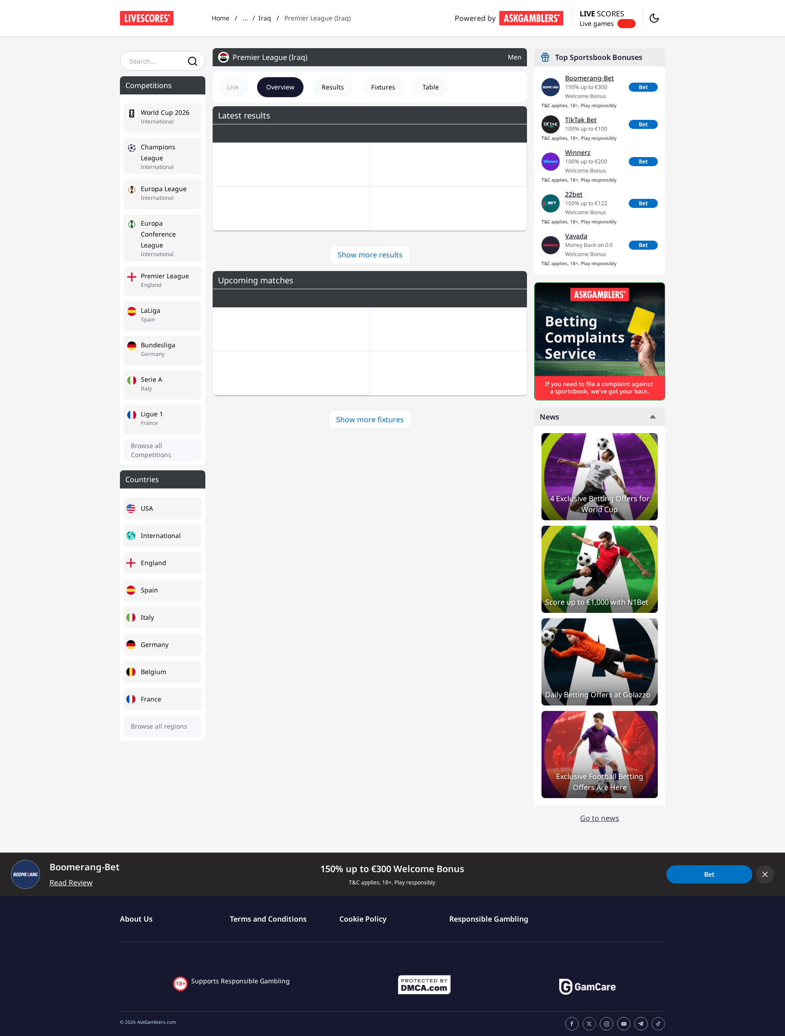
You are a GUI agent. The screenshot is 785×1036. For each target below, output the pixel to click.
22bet (573, 194)
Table (430, 87)
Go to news (599, 818)
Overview (280, 87)
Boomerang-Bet (589, 78)
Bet (643, 87)
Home (220, 18)
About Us (136, 918)
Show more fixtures (370, 419)
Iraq (264, 18)
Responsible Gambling (488, 918)
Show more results (370, 255)
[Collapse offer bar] (765, 874)
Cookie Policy (363, 918)
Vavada (576, 236)
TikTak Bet (580, 119)
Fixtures (383, 87)
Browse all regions (159, 726)
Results (333, 87)
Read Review (71, 883)
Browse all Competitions (151, 450)
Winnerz (578, 152)
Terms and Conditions (268, 918)
